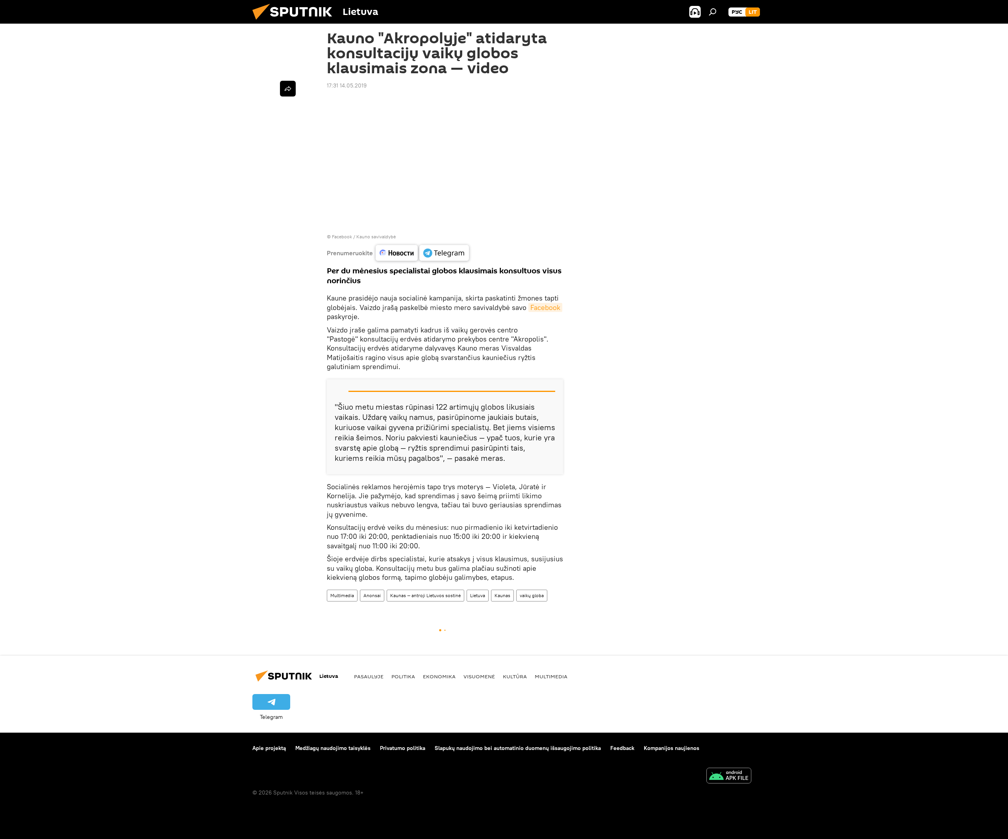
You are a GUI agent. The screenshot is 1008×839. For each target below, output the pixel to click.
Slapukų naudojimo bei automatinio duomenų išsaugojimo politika (518, 748)
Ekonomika (439, 676)
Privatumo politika (402, 748)
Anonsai (372, 595)
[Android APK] (729, 776)
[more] (288, 89)
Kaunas (502, 595)
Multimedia (342, 595)
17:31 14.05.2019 (347, 85)
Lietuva (477, 595)
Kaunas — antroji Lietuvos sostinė (425, 595)
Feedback (622, 748)
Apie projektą (269, 748)
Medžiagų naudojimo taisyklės (333, 748)
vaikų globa (532, 595)
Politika (403, 676)
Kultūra (515, 676)
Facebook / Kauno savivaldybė (364, 236)
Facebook (545, 307)
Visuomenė (479, 676)
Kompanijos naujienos (671, 748)
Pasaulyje (369, 676)
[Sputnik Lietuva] (295, 21)
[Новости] (397, 253)
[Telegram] (444, 253)
